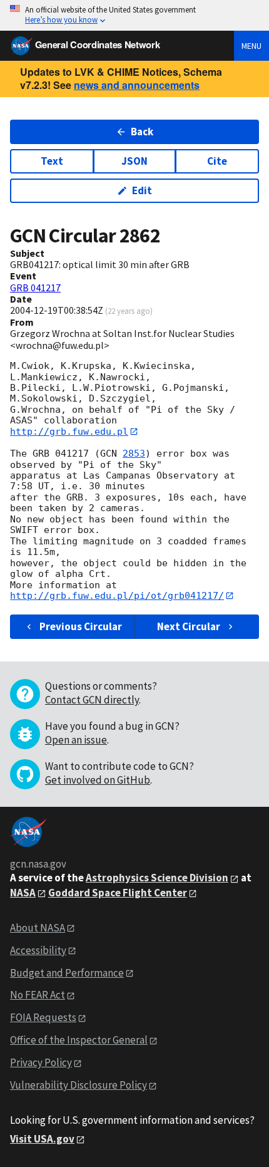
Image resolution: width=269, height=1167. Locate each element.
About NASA (37, 928)
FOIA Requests (43, 1017)
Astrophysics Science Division (157, 877)
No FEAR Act (37, 995)
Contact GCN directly (92, 700)
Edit (142, 190)
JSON (134, 161)
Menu (251, 45)
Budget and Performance (67, 973)
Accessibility (38, 950)
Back (142, 131)
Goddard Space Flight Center (117, 893)
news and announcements (137, 85)
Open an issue (76, 740)
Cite (217, 161)
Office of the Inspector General (79, 1040)
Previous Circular (80, 626)
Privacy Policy (41, 1062)
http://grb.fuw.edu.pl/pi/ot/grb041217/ (117, 595)
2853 (134, 453)
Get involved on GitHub (97, 780)
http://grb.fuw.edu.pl (69, 431)
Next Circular (188, 626)
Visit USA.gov (42, 1139)
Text (52, 161)
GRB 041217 (35, 287)
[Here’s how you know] (134, 15)
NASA (23, 893)
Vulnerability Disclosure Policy (78, 1085)
